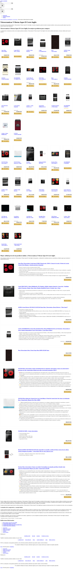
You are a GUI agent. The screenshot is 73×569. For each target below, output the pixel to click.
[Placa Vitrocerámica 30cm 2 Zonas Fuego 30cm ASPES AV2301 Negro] (55, 42)
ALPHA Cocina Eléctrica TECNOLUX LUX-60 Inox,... (67, 51)
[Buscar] (0, 2)
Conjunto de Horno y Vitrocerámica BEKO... (55, 106)
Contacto (4, 531)
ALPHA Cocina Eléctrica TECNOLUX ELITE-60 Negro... (30, 51)
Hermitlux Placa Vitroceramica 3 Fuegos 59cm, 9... (42, 217)
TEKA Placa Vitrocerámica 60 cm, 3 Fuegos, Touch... (42, 79)
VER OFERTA (18, 56)
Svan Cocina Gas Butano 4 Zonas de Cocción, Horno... (67, 190)
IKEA (34, 539)
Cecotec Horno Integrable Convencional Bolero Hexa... (17, 106)
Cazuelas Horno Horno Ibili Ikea (9, 525)
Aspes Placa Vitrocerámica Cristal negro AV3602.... (4, 51)
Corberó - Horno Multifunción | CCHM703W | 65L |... (5, 134)
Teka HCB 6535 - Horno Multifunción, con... (5, 106)
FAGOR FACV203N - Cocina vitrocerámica (29, 163)
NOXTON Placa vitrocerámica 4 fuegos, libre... (54, 190)
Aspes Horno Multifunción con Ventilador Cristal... (43, 106)
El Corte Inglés (15, 19)
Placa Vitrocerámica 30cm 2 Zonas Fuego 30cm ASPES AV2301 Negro (33, 350)
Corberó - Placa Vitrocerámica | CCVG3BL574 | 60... (67, 217)
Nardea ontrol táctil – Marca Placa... (18, 245)
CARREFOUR (20, 539)
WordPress (12, 546)
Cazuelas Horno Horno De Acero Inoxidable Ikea (12, 524)
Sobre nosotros (5, 532)
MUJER (33, 556)
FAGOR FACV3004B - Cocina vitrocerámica (29, 190)
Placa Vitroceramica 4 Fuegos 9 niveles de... (54, 79)
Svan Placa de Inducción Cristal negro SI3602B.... (29, 217)
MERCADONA (52, 539)
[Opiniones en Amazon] (41, 80)
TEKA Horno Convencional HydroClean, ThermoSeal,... (42, 190)
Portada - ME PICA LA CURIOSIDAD (6, 19)
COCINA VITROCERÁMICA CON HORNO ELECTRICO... (5, 79)
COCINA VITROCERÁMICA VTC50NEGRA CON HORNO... (67, 79)
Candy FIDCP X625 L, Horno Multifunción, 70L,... (17, 51)
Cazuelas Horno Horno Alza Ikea (9, 523)
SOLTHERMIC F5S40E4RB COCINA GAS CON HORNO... (67, 163)
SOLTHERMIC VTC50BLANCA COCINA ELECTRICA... (17, 79)
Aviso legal (5, 527)
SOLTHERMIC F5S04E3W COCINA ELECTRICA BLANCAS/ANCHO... (67, 106)
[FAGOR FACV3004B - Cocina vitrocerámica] (30, 181)
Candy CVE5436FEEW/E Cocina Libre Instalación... (42, 51)
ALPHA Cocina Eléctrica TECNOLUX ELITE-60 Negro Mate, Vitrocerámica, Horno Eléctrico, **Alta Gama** (43, 307)
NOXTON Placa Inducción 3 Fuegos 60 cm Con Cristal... (17, 163)
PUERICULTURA (45, 556)
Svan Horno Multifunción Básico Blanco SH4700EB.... (16, 217)
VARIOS (38, 556)
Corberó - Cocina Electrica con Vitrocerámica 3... (29, 106)
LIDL (46, 539)
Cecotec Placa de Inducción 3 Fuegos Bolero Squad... (30, 79)
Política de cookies (6, 529)
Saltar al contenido (3, 0)
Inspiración (5, 15)
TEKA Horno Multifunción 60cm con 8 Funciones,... (55, 217)
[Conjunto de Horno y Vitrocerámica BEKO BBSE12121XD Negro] (55, 97)
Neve (1, 546)
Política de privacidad (7, 528)
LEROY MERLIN (40, 539)
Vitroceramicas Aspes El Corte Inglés (10, 522)
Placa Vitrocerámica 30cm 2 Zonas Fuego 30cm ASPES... (54, 51)
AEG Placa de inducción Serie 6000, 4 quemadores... (4, 217)
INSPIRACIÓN (27, 556)
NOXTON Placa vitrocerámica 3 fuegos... (4, 163)
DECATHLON (28, 539)
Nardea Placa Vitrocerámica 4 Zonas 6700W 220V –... (5, 245)
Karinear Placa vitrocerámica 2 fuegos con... (54, 163)
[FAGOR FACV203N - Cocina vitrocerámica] (30, 154)
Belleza (4, 17)
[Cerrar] (2, 5)
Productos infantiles (6, 16)
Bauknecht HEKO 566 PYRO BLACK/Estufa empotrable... (42, 163)
